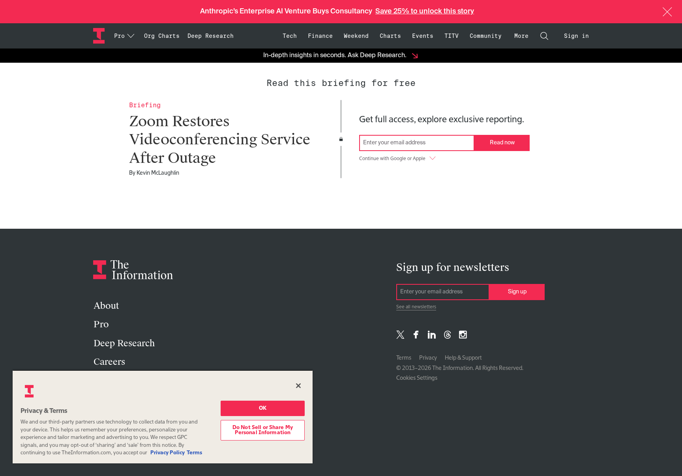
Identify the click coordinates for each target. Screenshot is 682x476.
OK (262, 408)
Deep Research (210, 35)
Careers (109, 362)
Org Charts (162, 35)
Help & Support (463, 358)
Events (422, 35)
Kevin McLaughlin (158, 173)
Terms (403, 358)
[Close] (298, 385)
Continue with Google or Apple (392, 159)
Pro (101, 324)
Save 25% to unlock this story (424, 11)
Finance (320, 35)
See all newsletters (416, 307)
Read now (502, 143)
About (106, 306)
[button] (667, 12)
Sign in (576, 35)
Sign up (517, 292)
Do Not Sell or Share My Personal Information (262, 430)
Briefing (145, 105)
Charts (390, 35)
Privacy (428, 358)
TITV (451, 35)
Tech (290, 35)
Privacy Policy (167, 452)
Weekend (356, 35)
